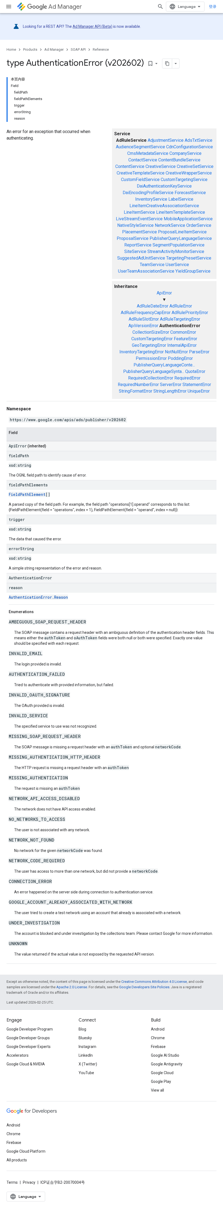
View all (157, 1090)
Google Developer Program (30, 1029)
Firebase (158, 1046)
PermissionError (151, 358)
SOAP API (78, 49)
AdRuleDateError (152, 306)
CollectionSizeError (150, 332)
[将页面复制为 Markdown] (167, 63)
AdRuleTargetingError (180, 319)
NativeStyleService (135, 225)
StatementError (196, 384)
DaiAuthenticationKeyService (164, 186)
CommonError (183, 332)
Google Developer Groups (28, 1038)
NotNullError (176, 351)
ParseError (199, 351)
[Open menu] (8, 6)
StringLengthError (170, 391)
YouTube (86, 1073)
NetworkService (170, 225)
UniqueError (199, 391)
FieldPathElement (27, 494)
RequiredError (187, 378)
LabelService (180, 199)
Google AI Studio (165, 1055)
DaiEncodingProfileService (148, 192)
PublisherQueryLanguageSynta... (153, 371)
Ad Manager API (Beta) (92, 26)
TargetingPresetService (188, 258)
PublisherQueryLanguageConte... (164, 364)
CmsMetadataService (147, 153)
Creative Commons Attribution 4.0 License (154, 982)
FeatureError (185, 338)
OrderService (198, 225)
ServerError (170, 384)
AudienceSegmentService (140, 146)
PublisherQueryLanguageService (181, 238)
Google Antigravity (166, 1064)
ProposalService (132, 238)
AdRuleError (180, 306)
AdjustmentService (166, 140)
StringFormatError (135, 391)
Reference (101, 49)
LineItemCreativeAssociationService (164, 205)
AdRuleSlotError (144, 319)
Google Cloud (162, 1073)
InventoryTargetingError (141, 351)
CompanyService (185, 153)
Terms (12, 1182)
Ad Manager (65, 6)
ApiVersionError (143, 325)
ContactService (142, 159)
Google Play (161, 1081)
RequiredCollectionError (150, 378)
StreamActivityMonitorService (175, 251)
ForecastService (190, 192)
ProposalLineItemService (182, 231)
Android (158, 1029)
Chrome (158, 1038)
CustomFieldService (140, 179)
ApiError (164, 293)
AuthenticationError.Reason (38, 597)
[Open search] (160, 6)
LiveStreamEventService (139, 218)
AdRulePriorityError (190, 312)
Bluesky (85, 1038)
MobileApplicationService (188, 218)
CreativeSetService (195, 166)
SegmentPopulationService (179, 245)
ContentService (129, 166)
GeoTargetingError (149, 345)
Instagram (87, 1046)
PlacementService (139, 231)
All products (17, 1160)
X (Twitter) (88, 1064)
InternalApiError (182, 345)
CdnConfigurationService (189, 146)
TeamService (152, 264)
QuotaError (195, 371)
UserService (177, 264)
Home (11, 49)
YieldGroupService (192, 271)
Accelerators (18, 1055)
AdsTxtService (198, 140)
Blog (82, 1029)
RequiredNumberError (138, 384)
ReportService (137, 245)
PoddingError (180, 358)
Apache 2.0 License (71, 987)
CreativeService (160, 166)
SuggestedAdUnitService (141, 258)
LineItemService (139, 212)
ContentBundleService (179, 159)
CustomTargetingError (152, 338)
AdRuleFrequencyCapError (146, 312)
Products (30, 49)
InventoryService (151, 199)
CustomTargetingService (184, 179)
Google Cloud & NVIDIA (26, 1064)
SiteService (135, 251)
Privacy (29, 1182)
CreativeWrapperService (189, 173)
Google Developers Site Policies (144, 987)
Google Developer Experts (29, 1046)
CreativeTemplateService (141, 173)
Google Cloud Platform (26, 1151)
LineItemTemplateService (180, 212)
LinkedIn (86, 1055)
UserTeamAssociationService (146, 271)
